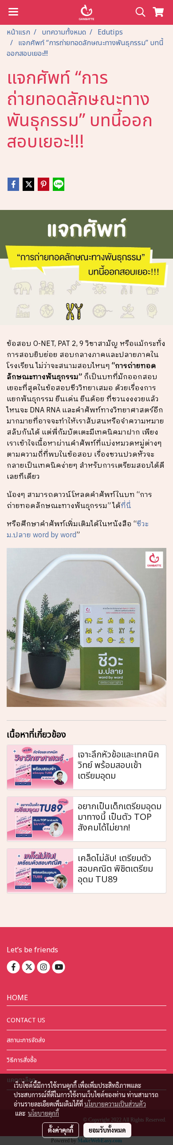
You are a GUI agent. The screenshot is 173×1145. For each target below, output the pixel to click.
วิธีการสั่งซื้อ (22, 1060)
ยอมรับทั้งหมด (107, 1130)
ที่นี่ (126, 506)
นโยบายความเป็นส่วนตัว (115, 1104)
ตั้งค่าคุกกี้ (60, 1130)
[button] (137, 12)
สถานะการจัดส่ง (26, 1040)
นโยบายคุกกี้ (43, 1113)
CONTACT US (26, 1020)
